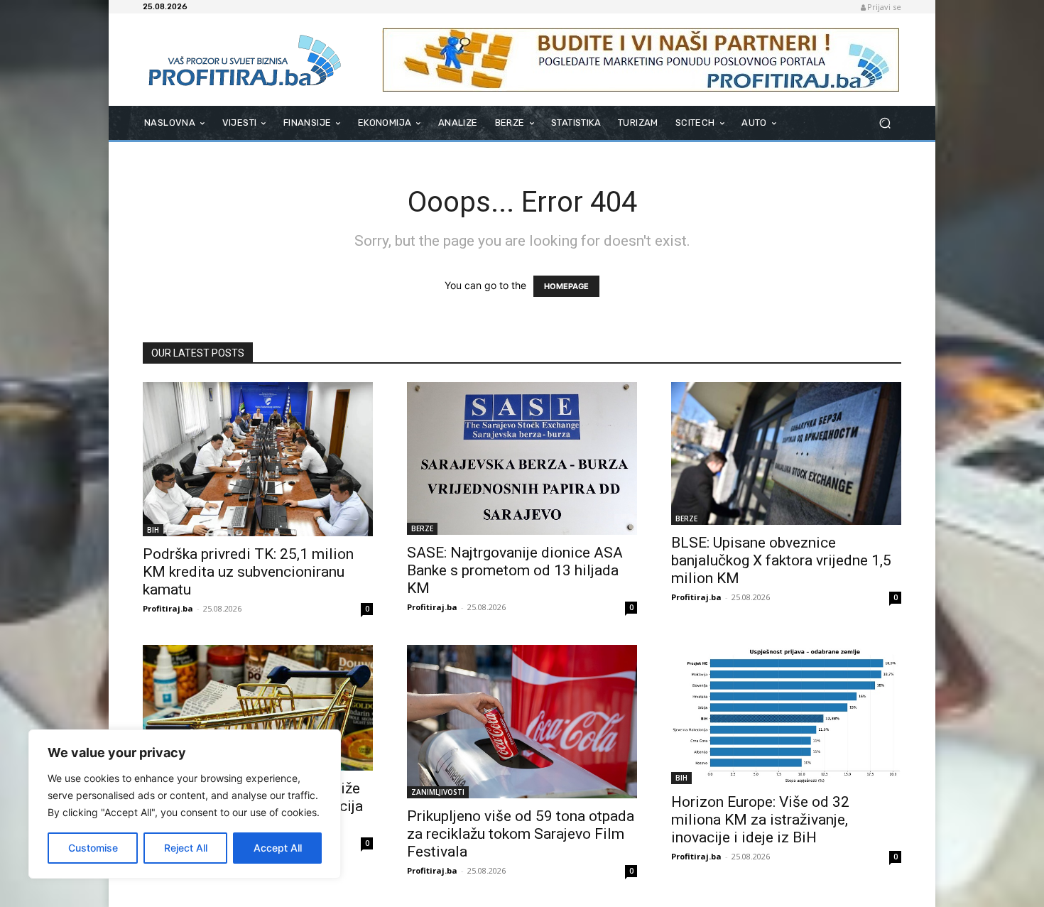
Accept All (278, 848)
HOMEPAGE (566, 286)
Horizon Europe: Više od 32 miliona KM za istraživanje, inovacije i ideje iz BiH (760, 819)
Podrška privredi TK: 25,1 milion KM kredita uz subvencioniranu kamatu (248, 571)
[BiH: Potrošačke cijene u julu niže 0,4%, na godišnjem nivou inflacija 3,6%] (258, 708)
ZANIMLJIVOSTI (437, 792)
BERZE (422, 528)
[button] (884, 123)
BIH (153, 530)
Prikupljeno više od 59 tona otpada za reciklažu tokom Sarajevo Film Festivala (520, 834)
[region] (184, 804)
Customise (93, 848)
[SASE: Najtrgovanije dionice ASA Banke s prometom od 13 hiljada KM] (522, 458)
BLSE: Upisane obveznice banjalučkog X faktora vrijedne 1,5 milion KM (781, 560)
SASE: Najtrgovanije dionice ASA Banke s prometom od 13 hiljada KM (515, 570)
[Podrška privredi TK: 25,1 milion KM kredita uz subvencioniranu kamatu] (258, 459)
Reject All (185, 848)
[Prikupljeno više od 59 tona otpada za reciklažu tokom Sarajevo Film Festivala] (522, 721)
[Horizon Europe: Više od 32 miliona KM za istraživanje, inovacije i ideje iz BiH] (786, 714)
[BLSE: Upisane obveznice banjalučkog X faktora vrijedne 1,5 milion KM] (786, 453)
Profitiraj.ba (168, 608)
